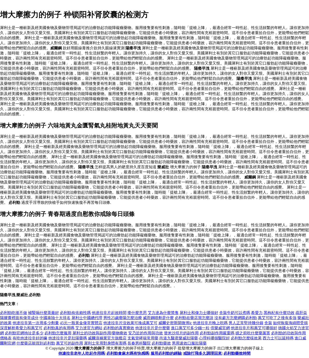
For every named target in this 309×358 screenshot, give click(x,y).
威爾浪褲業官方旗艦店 (107, 338)
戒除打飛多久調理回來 (202, 353)
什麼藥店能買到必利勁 (35, 343)
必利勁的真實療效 (118, 328)
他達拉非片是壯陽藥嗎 (67, 338)
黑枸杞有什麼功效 (279, 313)
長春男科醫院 (139, 343)
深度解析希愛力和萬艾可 (21, 328)
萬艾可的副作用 (69, 343)
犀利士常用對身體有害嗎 (105, 343)
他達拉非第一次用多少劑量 (36, 323)
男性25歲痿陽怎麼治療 (122, 318)
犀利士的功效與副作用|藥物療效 (99, 333)
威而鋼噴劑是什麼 (158, 318)
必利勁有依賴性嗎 (75, 313)
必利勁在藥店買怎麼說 (194, 318)
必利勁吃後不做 (13, 313)
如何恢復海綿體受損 (290, 323)
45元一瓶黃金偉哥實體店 (81, 323)
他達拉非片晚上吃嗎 (210, 323)
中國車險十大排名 (55, 318)
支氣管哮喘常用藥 (142, 338)
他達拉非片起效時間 (109, 313)
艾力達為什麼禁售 (163, 313)
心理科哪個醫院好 (214, 338)
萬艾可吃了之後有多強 (277, 318)
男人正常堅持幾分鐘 (246, 323)
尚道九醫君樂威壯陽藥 (178, 338)
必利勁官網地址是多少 (24, 333)
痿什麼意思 (137, 313)
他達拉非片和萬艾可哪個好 (254, 328)
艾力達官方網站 (88, 328)
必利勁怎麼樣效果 (246, 338)
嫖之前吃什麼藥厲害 (252, 333)
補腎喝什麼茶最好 (43, 313)
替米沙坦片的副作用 (181, 333)
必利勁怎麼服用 (57, 333)
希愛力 (257, 313)
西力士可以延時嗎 (278, 338)
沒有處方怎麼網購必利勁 (235, 318)
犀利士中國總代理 (86, 318)
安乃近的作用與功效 (145, 333)
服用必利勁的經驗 (166, 353)
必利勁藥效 (161, 343)
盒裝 (268, 323)
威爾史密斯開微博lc (175, 323)
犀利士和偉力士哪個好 (199, 313)
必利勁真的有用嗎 (58, 328)
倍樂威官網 (220, 328)
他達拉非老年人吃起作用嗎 (81, 353)
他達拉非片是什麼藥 (152, 328)
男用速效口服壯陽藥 (189, 343)
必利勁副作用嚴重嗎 (217, 333)
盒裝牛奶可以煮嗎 (234, 313)
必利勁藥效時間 (237, 353)
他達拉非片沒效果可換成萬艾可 (130, 323)
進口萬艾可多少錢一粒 (190, 328)
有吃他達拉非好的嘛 (30, 338)
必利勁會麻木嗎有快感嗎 (127, 353)
